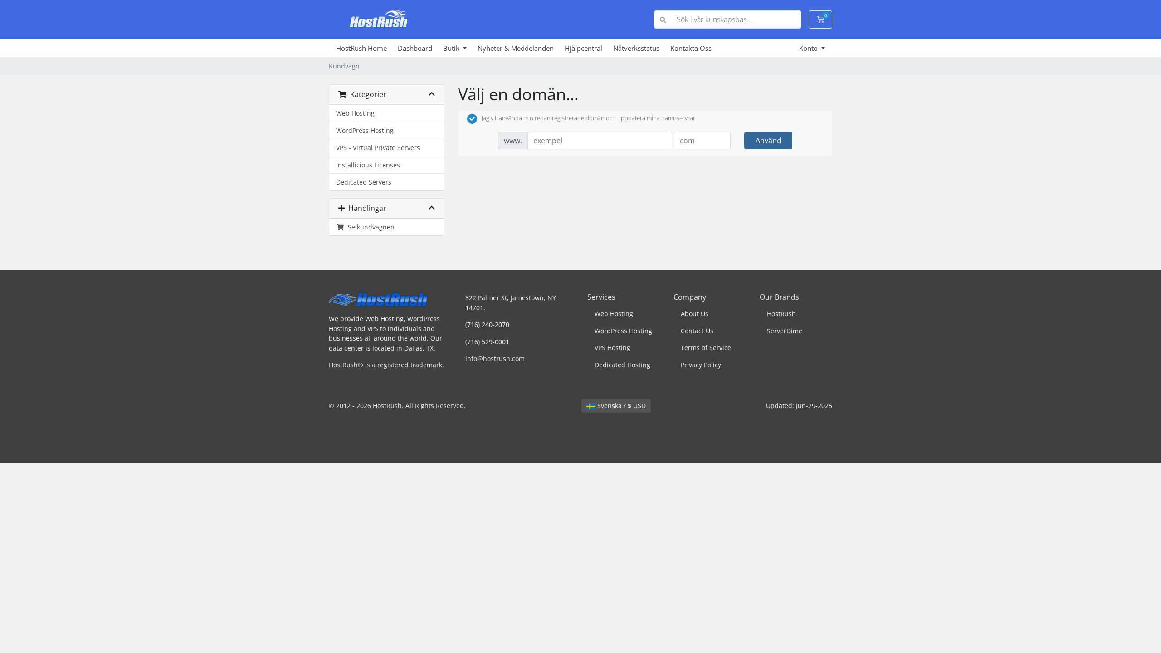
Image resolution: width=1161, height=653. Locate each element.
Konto (809, 48)
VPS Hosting (612, 347)
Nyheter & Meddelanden (516, 48)
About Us (694, 313)
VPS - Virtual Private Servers (378, 147)
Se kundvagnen (369, 227)
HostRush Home (361, 48)
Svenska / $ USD (620, 405)
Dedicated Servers (363, 182)
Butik (452, 48)
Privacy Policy (701, 365)
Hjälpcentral (583, 48)
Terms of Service (706, 347)
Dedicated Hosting (622, 365)
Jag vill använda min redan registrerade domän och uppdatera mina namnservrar (588, 118)
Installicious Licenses (368, 165)
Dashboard (415, 48)
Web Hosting (355, 113)
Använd (768, 141)
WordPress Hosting (365, 130)
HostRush (781, 313)
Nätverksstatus (636, 48)
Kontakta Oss (691, 48)
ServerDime (784, 330)
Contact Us (697, 330)
